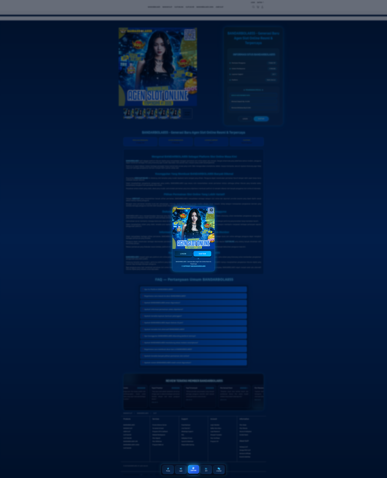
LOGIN (183, 254)
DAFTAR (202, 254)
